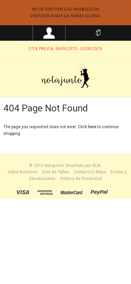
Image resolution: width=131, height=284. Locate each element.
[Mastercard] (71, 192)
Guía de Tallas (55, 172)
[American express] (45, 192)
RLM (96, 165)
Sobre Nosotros (22, 172)
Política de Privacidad (81, 178)
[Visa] (22, 192)
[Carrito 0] (98, 33)
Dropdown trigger (49, 33)
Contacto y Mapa (90, 172)
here (92, 127)
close (126, 8)
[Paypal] (99, 192)
